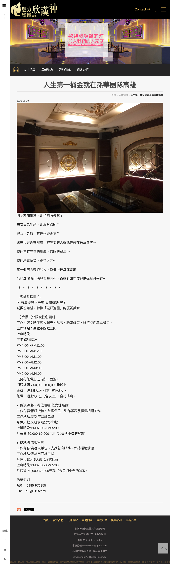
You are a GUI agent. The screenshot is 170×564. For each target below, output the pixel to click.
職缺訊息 (101, 520)
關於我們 (58, 520)
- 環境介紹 (82, 70)
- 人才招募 (28, 70)
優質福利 (116, 520)
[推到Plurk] (19, 509)
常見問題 (87, 520)
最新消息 (131, 520)
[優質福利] (85, 39)
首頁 (113, 95)
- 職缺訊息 (64, 70)
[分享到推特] (5, 550)
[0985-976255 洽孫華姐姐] (155, 9)
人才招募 (123, 95)
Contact (141, 9)
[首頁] (34, 8)
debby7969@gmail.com (94, 545)
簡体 (5, 530)
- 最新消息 (46, 70)
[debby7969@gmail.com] (163, 9)
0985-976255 (95, 540)
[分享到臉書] (5, 540)
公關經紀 (72, 520)
